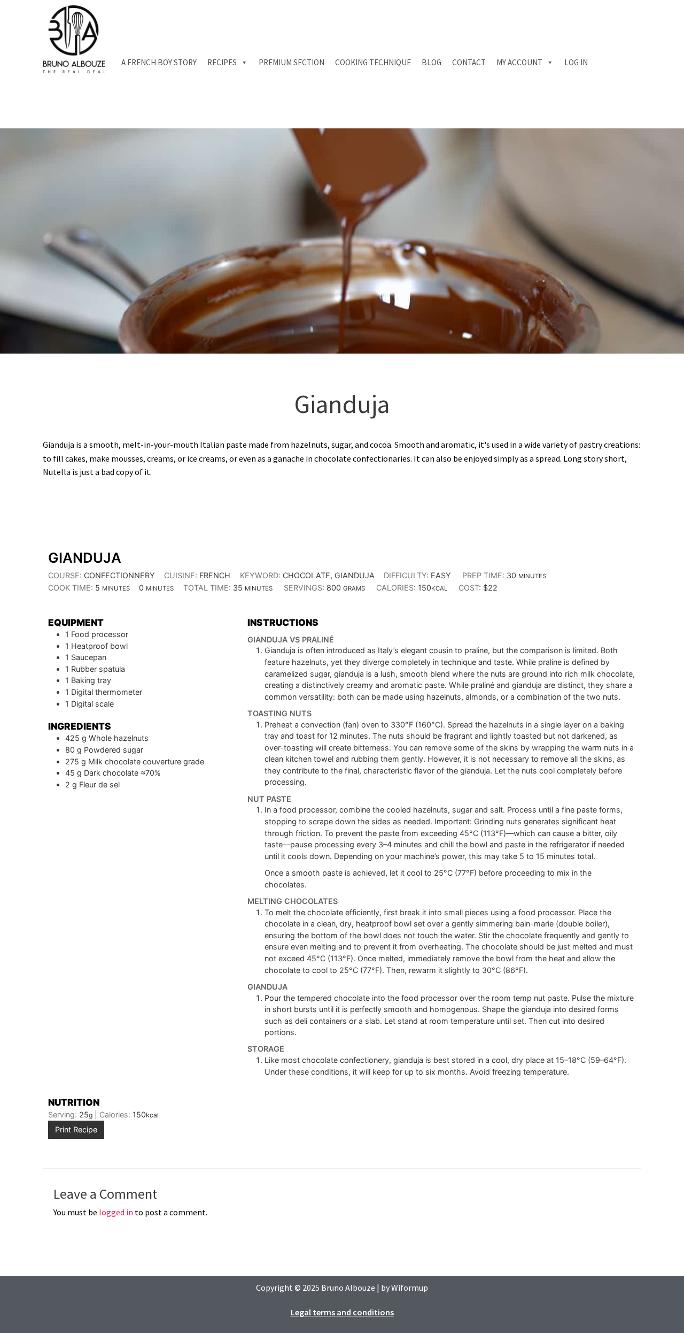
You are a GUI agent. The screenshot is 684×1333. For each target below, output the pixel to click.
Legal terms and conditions (342, 1312)
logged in (116, 1212)
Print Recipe (76, 1129)
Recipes (222, 62)
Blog (431, 62)
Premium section (291, 62)
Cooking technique (373, 62)
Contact (469, 62)
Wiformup (409, 1287)
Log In (576, 62)
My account (519, 62)
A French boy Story (159, 62)
